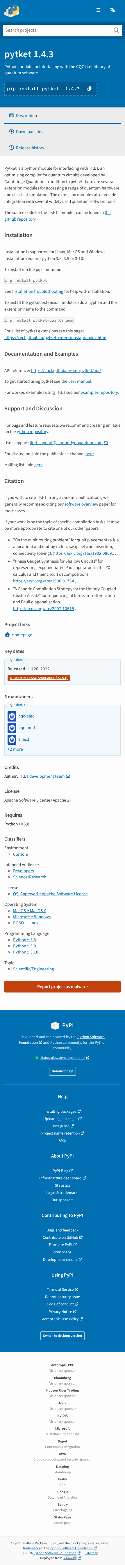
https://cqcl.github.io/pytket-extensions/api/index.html (55, 337)
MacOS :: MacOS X (29, 911)
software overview (81, 504)
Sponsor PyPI (62, 1252)
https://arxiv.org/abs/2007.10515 (43, 608)
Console (20, 854)
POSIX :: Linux (25, 923)
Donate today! (62, 1071)
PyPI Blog (60, 1171)
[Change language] (113, 10)
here (89, 454)
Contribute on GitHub (60, 1237)
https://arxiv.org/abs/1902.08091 (83, 553)
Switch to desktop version (62, 1335)
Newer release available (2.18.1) (39, 678)
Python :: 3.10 (25, 952)
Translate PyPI (60, 1244)
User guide (60, 1126)
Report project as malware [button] (62, 986)
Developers (23, 871)
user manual (79, 381)
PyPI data (16, 659)
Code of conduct (60, 1304)
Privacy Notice (60, 1311)
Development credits (60, 1259)
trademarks (31, 1548)
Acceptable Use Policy (60, 1319)
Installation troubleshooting (37, 291)
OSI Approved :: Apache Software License (50, 894)
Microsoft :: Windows (32, 917)
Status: (62, 1057)
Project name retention (60, 1133)
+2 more (15, 749)
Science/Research (29, 877)
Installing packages (60, 1111)
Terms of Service (60, 1289)
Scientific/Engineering (33, 969)
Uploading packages (60, 1118)
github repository (32, 431)
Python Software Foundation (71, 1548)
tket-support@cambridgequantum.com (66, 442)
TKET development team (42, 776)
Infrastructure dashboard (60, 1178)
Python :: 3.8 (24, 940)
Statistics (62, 1185)
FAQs (62, 1140)
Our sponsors (62, 1200)
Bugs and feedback (62, 1230)
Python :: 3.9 (24, 946)
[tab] (62, 116)
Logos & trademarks (62, 1192)
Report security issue (62, 1297)
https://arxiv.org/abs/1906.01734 (43, 581)
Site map (91, 1553)
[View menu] (98, 10)
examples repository (99, 392)
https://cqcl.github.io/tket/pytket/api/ (66, 370)
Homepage (22, 635)
